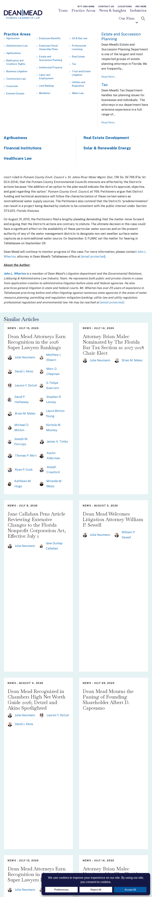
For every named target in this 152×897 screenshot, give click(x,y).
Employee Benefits (50, 38)
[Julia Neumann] (10, 357)
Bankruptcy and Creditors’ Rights (15, 62)
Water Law (78, 93)
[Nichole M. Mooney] (41, 427)
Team (63, 10)
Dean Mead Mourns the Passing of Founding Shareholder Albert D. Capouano (108, 699)
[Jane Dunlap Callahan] (41, 546)
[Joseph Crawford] (41, 469)
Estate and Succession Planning (50, 58)
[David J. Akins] (10, 371)
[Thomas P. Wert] (10, 455)
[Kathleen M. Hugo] (10, 483)
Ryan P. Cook (24, 469)
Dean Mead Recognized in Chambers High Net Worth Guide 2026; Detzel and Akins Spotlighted (36, 699)
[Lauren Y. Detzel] (10, 385)
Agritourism (12, 38)
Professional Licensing (79, 47)
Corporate (12, 86)
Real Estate (78, 56)
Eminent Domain (15, 93)
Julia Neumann (25, 357)
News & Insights (112, 10)
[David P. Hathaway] (10, 399)
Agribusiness (13, 53)
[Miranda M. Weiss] (41, 483)
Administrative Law (17, 45)
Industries (138, 10)
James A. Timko (57, 441)
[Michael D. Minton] (10, 427)
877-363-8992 (85, 6)
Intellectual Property (50, 67)
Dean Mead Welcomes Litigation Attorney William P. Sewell (113, 519)
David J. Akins (24, 371)
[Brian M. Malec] (10, 413)
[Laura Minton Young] (41, 413)
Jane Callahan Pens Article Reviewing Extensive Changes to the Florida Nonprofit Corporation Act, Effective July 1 (37, 525)
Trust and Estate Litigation (81, 73)
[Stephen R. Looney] (41, 399)
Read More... (109, 76)
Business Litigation (16, 71)
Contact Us (106, 6)
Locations (125, 6)
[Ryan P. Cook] (10, 469)
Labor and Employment (46, 76)
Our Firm (127, 18)
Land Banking (46, 85)
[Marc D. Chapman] (41, 371)
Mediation (44, 93)
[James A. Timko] (41, 441)
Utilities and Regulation (78, 84)
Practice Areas (83, 10)
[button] (137, 22)
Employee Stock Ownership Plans (48, 47)
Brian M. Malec (25, 413)
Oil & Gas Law (79, 38)
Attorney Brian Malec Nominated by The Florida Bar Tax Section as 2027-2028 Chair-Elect (113, 344)
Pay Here (141, 6)
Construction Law (16, 78)
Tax (74, 64)
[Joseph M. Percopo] (9, 441)
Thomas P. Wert (26, 455)
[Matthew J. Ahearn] (41, 357)
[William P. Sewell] (117, 535)
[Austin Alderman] (41, 455)
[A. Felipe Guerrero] (41, 385)
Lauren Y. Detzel (26, 385)
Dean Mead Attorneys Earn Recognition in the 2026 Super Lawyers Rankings (37, 342)
